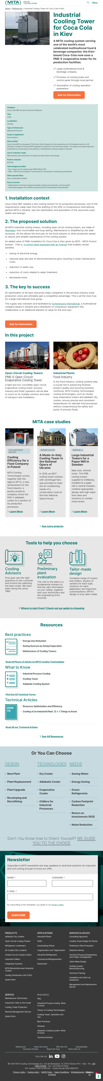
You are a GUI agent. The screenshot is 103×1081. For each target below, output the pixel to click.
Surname (58, 877)
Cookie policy (33, 1072)
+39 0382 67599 (30, 3)
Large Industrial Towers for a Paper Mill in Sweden (83, 459)
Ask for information (69, 94)
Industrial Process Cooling (36, 673)
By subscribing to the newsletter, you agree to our (35, 905)
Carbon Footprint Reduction (82, 803)
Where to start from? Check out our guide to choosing (52, 608)
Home (7, 8)
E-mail (12, 891)
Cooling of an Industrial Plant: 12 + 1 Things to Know (50, 711)
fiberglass (10, 230)
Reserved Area (53, 1049)
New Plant (13, 773)
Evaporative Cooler (47, 791)
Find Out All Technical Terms (21, 694)
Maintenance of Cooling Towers (39, 651)
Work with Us (74, 1049)
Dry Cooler (46, 773)
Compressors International (66, 303)
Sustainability (81, 1047)
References (17, 8)
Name (11, 877)
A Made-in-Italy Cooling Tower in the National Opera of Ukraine (51, 461)
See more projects (52, 526)
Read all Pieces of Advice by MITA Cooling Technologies (35, 661)
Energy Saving (81, 781)
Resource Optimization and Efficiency (42, 706)
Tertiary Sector (47, 450)
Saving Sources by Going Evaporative (42, 646)
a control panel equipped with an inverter (45, 244)
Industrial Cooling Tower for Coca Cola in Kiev (44, 8)
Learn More (16, 511)
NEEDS (75, 764)
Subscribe (18, 915)
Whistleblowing (77, 1072)
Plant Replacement (19, 781)
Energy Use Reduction (34, 640)
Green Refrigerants (80, 791)
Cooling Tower (30, 678)
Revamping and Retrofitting (17, 799)
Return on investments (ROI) (83, 814)
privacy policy (58, 905)
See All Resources (52, 736)
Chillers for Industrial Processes (46, 805)
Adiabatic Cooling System (36, 684)
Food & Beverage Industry (16, 451)
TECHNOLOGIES (51, 764)
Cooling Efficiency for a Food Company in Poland (18, 461)
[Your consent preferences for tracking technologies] (98, 1076)
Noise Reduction (82, 824)
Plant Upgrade (16, 789)
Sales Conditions (61, 1072)
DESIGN (12, 764)
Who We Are (61, 1047)
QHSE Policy (46, 1072)
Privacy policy (19, 1072)
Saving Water (80, 773)
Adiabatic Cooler (49, 781)
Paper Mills (77, 450)
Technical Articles (30, 1049)
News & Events (41, 1047)
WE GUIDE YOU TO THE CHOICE (64, 840)
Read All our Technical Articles (22, 727)
